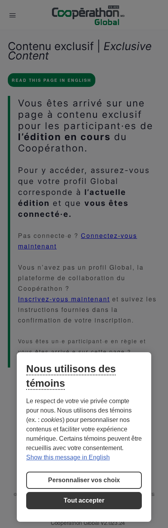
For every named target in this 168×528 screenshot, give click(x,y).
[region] (84, 437)
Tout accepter (84, 500)
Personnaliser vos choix (84, 480)
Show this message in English (68, 457)
